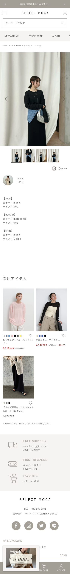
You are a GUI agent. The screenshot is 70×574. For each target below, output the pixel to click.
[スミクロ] (18, 336)
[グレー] (6, 403)
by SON (56, 36)
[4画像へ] (53, 156)
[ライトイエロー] (20, 336)
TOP (5, 46)
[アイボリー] (4, 403)
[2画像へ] (29, 156)
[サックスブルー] (6, 336)
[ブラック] (15, 336)
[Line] (54, 525)
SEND (63, 555)
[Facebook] (16, 525)
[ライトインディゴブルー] (42, 336)
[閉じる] (35, 549)
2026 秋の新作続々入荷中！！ (35, 4)
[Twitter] (41, 525)
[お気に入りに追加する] (30, 335)
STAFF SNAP (36, 36)
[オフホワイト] (4, 336)
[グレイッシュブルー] (9, 336)
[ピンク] (12, 336)
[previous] (5, 4)
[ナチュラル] (37, 336)
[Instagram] (28, 525)
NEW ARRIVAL (12, 36)
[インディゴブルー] (40, 336)
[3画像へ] (41, 156)
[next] (65, 4)
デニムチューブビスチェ (48, 340)
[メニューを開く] (5, 12)
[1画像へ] (16, 156)
